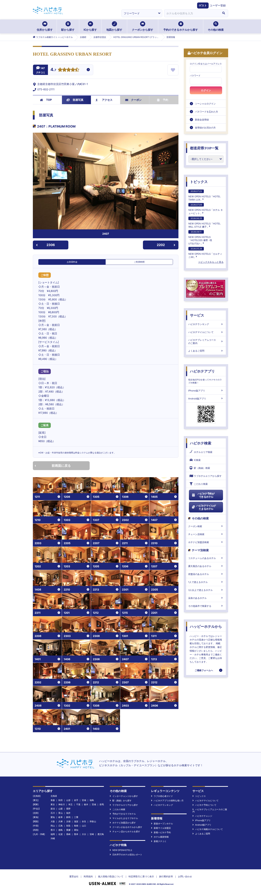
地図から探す (114, 29)
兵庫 (60, 821)
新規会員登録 (202, 119)
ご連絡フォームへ (204, 670)
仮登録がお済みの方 (205, 127)
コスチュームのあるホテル (202, 558)
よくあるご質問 (196, 350)
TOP (49, 99)
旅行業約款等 (166, 876)
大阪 (53, 821)
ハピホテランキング (198, 324)
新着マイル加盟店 (162, 828)
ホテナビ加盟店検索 (198, 542)
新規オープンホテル (163, 823)
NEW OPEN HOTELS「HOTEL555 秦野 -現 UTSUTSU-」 (200, 237)
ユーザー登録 (218, 5)
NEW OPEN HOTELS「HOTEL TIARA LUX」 (204, 195)
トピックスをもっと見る (211, 262)
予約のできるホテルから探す (180, 29)
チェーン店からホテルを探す (126, 831)
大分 (84, 834)
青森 (53, 800)
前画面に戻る (61, 465)
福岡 (53, 834)
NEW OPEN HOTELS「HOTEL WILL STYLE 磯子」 (204, 222)
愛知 (53, 817)
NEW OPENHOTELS (122, 850)
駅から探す (68, 29)
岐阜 (60, 817)
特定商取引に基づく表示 (141, 876)
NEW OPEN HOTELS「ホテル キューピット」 (205, 208)
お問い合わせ (185, 876)
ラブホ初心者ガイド (163, 796)
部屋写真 (78, 99)
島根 (76, 825)
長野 (68, 808)
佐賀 (60, 834)
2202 (161, 245)
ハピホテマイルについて (201, 332)
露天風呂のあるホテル (199, 566)
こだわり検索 (201, 483)
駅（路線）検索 (202, 468)
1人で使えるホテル (198, 582)
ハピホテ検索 (200, 443)
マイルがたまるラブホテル (125, 818)
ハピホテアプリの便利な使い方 (169, 800)
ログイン (206, 90)
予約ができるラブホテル (124, 813)
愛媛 (68, 830)
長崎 (68, 834)
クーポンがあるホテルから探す (127, 827)
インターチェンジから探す (125, 796)
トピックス (199, 182)
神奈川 (61, 804)
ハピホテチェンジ (203, 816)
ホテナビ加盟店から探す (124, 822)
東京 (53, 804)
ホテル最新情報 (161, 836)
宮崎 (92, 834)
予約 (165, 99)
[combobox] (191, 13)
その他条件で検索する (199, 606)
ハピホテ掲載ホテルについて (209, 829)
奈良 (84, 821)
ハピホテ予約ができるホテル (206, 495)
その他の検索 (216, 29)
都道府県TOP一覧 (204, 148)
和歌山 (93, 821)
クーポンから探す (142, 29)
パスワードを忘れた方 (206, 111)
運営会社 (73, 876)
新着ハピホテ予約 (162, 832)
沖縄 (53, 838)
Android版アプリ (197, 398)
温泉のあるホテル (197, 598)
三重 (76, 817)
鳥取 (68, 825)
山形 (68, 800)
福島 (92, 800)
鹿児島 (100, 834)
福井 (68, 813)
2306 (51, 245)
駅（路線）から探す (122, 800)
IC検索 (197, 460)
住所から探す (45, 29)
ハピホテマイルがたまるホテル (206, 507)
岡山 (53, 825)
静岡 (68, 817)
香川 (53, 830)
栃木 (86, 804)
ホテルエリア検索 (203, 452)
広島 (60, 825)
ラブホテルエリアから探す (208, 476)
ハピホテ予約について (205, 805)
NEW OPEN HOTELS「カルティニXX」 (205, 252)
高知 (76, 830)
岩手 (76, 800)
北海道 (54, 796)
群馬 (102, 804)
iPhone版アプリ (196, 390)
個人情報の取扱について (110, 876)
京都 (68, 821)
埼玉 (70, 804)
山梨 (60, 808)
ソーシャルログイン (205, 103)
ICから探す (90, 29)
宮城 (84, 800)
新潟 (53, 808)
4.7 (53, 70)
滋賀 (76, 821)
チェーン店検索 (196, 534)
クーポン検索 (195, 526)
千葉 (78, 804)
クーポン (136, 99)
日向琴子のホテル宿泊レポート (127, 854)
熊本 (76, 834)
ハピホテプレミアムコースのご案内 (202, 341)
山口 (84, 825)
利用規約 (88, 876)
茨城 (94, 804)
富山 (60, 813)
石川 (53, 813)
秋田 (60, 800)
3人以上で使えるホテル (200, 590)
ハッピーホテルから (206, 626)
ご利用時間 (139, 262)
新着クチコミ (160, 841)
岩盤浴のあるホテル (198, 574)
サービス (197, 315)
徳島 (60, 830)
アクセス (107, 99)
